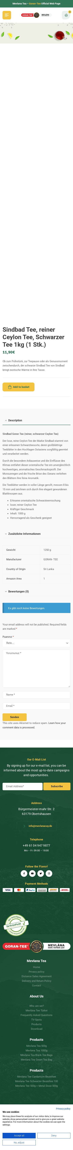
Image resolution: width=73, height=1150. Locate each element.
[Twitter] (40, 873)
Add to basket (21, 387)
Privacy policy (63, 1108)
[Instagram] (49, 873)
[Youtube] (32, 873)
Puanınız (8, 636)
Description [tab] (15, 420)
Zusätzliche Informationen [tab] (24, 533)
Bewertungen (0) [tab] (18, 591)
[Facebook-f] (24, 873)
